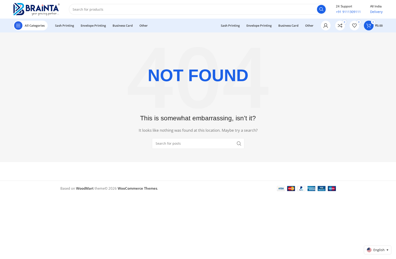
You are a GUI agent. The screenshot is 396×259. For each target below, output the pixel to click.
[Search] (321, 9)
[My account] (326, 25)
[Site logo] (36, 8)
